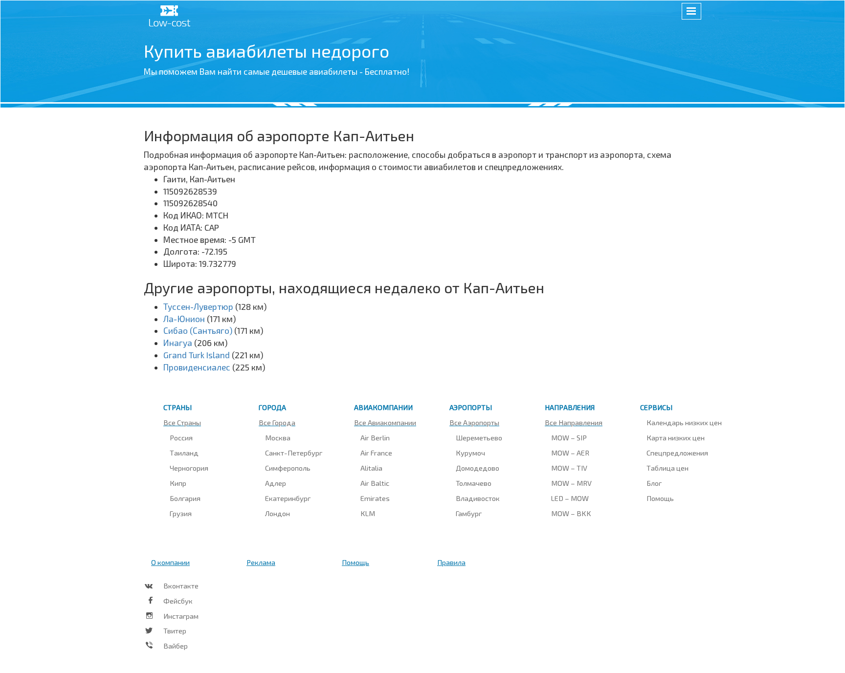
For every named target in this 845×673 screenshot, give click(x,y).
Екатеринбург (288, 498)
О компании (170, 562)
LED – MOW (570, 498)
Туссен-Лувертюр (198, 306)
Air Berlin (375, 437)
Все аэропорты (474, 422)
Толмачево (473, 482)
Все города (277, 422)
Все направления (573, 422)
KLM (367, 513)
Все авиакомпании (385, 422)
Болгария (185, 498)
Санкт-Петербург (293, 452)
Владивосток (478, 498)
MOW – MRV (571, 482)
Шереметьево (479, 437)
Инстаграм (181, 615)
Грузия (181, 513)
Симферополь (288, 467)
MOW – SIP (569, 437)
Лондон (277, 513)
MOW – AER (570, 452)
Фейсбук (178, 600)
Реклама (260, 562)
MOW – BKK (571, 513)
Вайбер (175, 645)
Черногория (189, 467)
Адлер (275, 482)
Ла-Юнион (184, 319)
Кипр (178, 482)
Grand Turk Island (196, 355)
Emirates (375, 498)
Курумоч (470, 452)
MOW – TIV (569, 467)
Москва (277, 437)
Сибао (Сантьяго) (197, 330)
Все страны (182, 422)
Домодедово (477, 467)
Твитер (174, 630)
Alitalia (371, 467)
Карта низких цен (675, 437)
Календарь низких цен (684, 422)
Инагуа (177, 342)
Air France (376, 452)
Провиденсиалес (196, 367)
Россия (181, 437)
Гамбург (469, 513)
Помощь (660, 498)
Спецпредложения (677, 452)
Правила (451, 562)
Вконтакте (181, 585)
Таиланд (184, 452)
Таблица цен (667, 467)
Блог (654, 482)
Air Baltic (374, 482)
